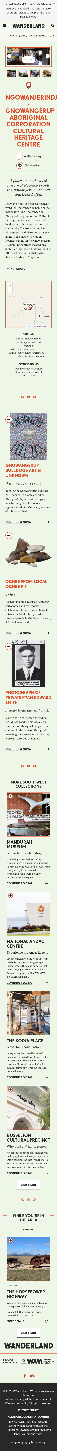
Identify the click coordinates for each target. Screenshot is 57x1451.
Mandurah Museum (19, 844)
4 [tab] (31, 60)
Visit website (17, 268)
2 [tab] (26, 60)
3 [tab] (28, 60)
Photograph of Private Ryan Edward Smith (28, 697)
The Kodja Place (25, 1040)
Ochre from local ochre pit (26, 584)
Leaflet (29, 326)
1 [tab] (23, 60)
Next (48, 56)
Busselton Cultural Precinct (28, 1138)
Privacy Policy (28, 1410)
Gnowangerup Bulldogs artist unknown (23, 470)
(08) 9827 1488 (26, 349)
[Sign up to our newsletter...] (32, 1376)
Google (47, 326)
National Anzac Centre (25, 944)
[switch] (52, 25)
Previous (9, 56)
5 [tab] (33, 60)
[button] (30, 307)
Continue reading (18, 522)
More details (15, 1321)
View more (28, 1184)
